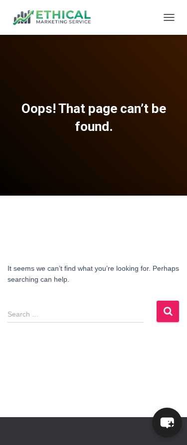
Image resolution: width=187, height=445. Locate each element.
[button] (167, 423)
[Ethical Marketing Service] (55, 17)
